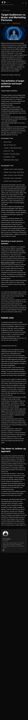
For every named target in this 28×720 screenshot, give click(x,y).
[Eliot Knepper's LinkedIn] (3, 550)
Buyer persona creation (8, 262)
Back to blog (6, 10)
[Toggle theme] (22, 3)
